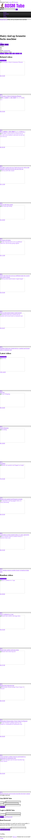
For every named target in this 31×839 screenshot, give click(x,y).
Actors (5, 16)
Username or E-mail (5, 827)
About (2, 44)
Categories (6, 14)
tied (21, 53)
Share (6, 44)
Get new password (5, 829)
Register (16, 2)
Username (2, 801)
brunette (7, 53)
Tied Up (5, 19)
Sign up (2, 807)
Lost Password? (8, 817)
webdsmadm (6, 50)
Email (1, 803)
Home (5, 12)
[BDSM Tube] (12, 8)
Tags (4, 15)
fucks (10, 53)
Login (10, 2)
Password (2, 805)
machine (17, 53)
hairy (13, 53)
